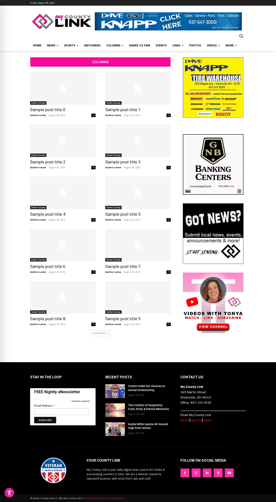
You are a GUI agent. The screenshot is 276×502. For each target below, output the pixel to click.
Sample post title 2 (47, 162)
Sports (196, 420)
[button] (241, 36)
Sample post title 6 (47, 266)
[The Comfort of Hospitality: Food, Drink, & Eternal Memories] (115, 410)
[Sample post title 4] (63, 193)
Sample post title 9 (123, 318)
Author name (38, 115)
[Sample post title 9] (138, 297)
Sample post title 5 (123, 214)
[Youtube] (229, 473)
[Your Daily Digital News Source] (62, 21)
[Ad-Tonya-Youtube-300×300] (213, 332)
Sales (208, 420)
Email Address (44, 406)
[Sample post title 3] (138, 140)
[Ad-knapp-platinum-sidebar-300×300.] (213, 117)
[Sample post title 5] (138, 193)
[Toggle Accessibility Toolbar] (9, 492)
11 (93, 115)
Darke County (38, 102)
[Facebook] (185, 473)
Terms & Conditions (112, 498)
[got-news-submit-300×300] (213, 263)
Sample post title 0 (47, 109)
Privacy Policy (91, 498)
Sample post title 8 (47, 318)
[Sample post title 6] (63, 245)
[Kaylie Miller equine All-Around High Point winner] (115, 429)
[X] (218, 473)
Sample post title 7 (123, 266)
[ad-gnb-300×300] (213, 194)
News (184, 420)
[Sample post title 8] (63, 297)
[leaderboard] (170, 21)
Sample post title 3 (123, 162)
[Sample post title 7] (138, 245)
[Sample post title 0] (63, 88)
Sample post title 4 (47, 214)
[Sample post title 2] (63, 140)
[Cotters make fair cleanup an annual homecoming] (115, 391)
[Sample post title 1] (138, 88)
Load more (99, 333)
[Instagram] (196, 473)
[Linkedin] (207, 473)
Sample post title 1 (123, 109)
